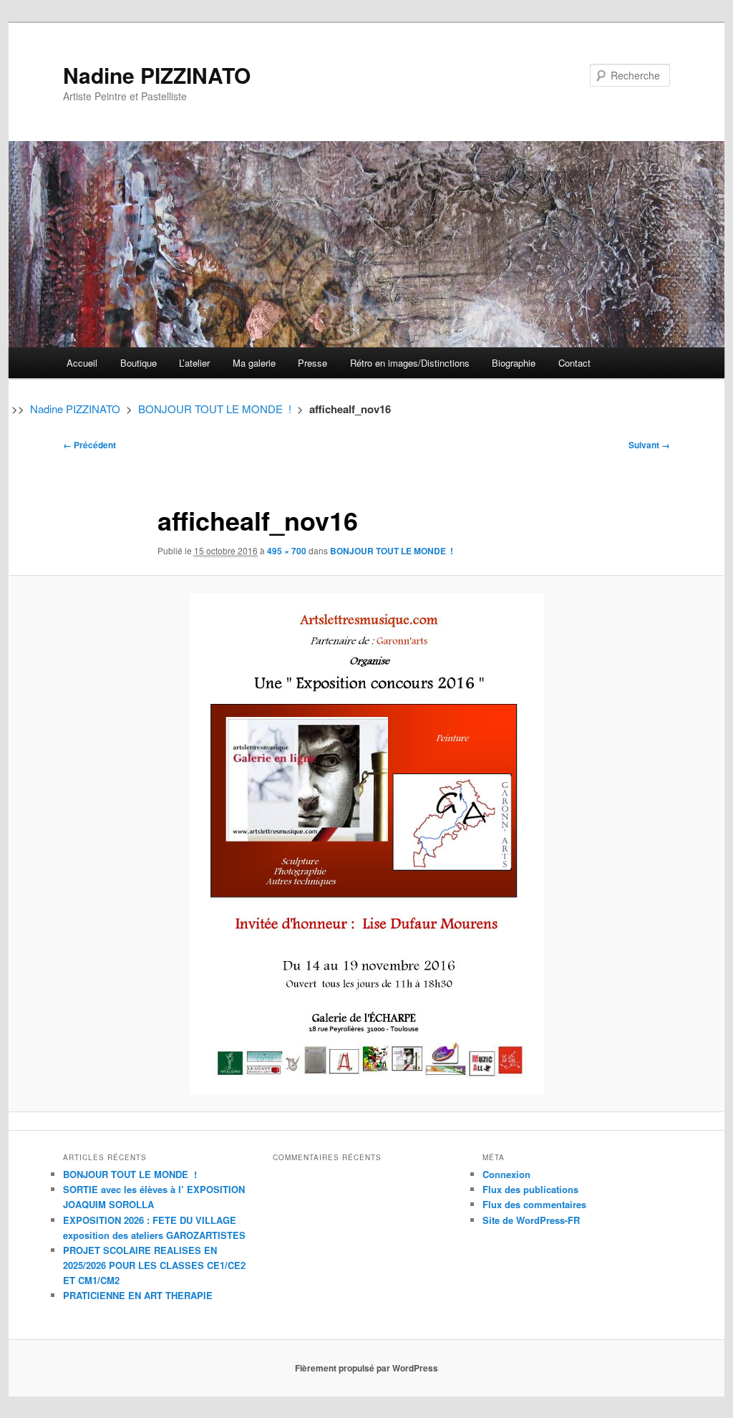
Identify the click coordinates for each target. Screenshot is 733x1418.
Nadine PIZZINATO (157, 74)
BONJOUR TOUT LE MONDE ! (214, 408)
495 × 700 (286, 550)
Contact (574, 363)
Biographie (513, 363)
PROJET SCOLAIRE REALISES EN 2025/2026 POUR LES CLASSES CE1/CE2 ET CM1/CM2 (154, 1265)
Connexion (506, 1174)
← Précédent (89, 444)
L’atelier (194, 363)
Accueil (82, 363)
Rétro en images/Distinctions (410, 363)
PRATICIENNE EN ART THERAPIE (138, 1295)
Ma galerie (254, 363)
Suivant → (649, 444)
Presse (312, 363)
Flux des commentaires (534, 1204)
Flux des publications (530, 1189)
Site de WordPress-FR (531, 1220)
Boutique (138, 363)
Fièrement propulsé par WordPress (366, 1367)
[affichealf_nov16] (366, 843)
